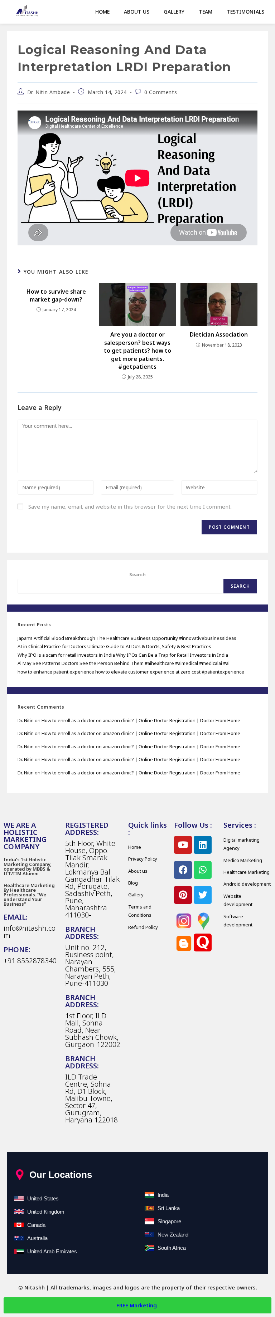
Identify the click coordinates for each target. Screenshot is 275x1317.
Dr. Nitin (26, 720)
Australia (37, 1238)
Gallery (174, 11)
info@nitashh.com (30, 931)
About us (136, 11)
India (163, 1195)
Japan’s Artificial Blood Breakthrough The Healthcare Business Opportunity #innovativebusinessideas (127, 638)
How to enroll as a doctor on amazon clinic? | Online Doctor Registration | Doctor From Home (141, 720)
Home (102, 11)
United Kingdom (45, 1212)
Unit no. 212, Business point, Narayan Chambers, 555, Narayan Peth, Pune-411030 (90, 965)
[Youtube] (183, 845)
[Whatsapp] (203, 870)
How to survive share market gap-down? (56, 295)
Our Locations (60, 1174)
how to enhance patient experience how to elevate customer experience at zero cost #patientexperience (131, 672)
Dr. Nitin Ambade (48, 92)
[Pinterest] (183, 895)
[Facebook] (183, 870)
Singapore (169, 1221)
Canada (36, 1225)
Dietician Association (219, 334)
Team (205, 11)
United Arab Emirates (52, 1251)
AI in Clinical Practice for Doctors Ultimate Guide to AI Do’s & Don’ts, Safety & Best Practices (114, 646)
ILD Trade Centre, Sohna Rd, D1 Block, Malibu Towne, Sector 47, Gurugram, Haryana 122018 (91, 1098)
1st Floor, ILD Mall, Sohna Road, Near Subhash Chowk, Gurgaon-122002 (92, 1030)
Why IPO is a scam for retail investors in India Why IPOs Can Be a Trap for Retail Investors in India (123, 655)
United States (43, 1198)
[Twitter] (203, 895)
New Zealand (173, 1235)
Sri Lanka (169, 1208)
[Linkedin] (203, 845)
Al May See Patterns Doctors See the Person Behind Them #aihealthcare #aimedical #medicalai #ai (124, 663)
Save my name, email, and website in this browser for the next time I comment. (130, 506)
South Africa (172, 1248)
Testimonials (245, 11)
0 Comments (160, 92)
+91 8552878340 (30, 960)
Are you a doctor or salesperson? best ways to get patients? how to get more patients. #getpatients (137, 351)
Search (137, 574)
